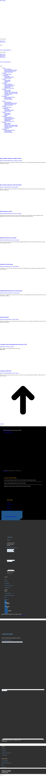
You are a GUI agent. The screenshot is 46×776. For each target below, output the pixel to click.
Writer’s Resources (7, 90)
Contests (3, 79)
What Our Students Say (8, 86)
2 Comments (16, 319)
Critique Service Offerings (9, 77)
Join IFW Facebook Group (9, 88)
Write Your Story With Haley (9, 85)
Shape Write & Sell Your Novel (10, 71)
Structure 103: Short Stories (6, 264)
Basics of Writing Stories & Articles (10, 70)
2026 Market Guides (8, 94)
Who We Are (7, 583)
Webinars (6, 82)
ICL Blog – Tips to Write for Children (11, 93)
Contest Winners (7, 81)
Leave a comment (19, 160)
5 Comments (17, 292)
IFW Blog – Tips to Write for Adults (10, 92)
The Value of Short (4, 317)
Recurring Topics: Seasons (6, 211)
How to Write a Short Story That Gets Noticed (10, 184)
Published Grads (7, 87)
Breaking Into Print (7, 69)
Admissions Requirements (9, 595)
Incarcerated (4, 96)
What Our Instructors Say (6, 752)
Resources (4, 89)
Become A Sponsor (7, 98)
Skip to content (2, 0)
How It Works (7, 76)
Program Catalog (8, 593)
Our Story (6, 581)
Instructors (4, 73)
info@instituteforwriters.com (8, 432)
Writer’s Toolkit (7, 91)
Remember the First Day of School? (8, 237)
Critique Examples (7, 78)
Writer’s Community (8, 84)
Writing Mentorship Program (9, 97)
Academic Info (7, 587)
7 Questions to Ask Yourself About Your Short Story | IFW (13, 344)
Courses (3, 101)
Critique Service (5, 75)
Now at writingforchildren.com (5, 49)
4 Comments (16, 266)
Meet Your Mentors (7, 74)
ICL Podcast (6, 95)
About (6, 579)
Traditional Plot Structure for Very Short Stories (11, 290)
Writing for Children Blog (4, 160)
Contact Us (9, 510)
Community (4, 83)
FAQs (6, 597)
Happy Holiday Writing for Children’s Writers (10, 158)
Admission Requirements (6, 762)
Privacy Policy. (5, 471)
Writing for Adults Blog (4, 266)
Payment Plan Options (8, 99)
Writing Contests (7, 80)
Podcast (1, 346)
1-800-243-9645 (3, 38)
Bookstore (9, 508)
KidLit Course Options (8, 72)
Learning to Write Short (5, 370)
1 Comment (17, 239)
